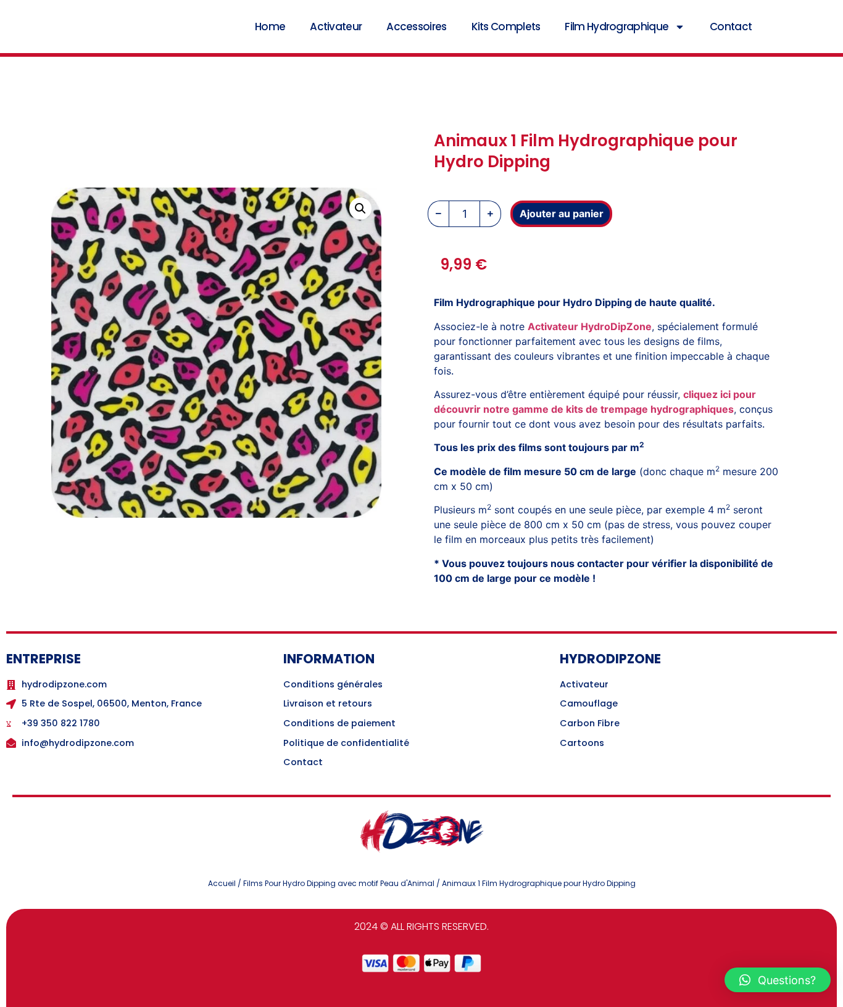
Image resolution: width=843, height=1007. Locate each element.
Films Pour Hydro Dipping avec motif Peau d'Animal (338, 883)
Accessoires (416, 26)
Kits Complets (506, 26)
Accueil (222, 883)
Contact (731, 26)
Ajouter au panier (562, 213)
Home (270, 26)
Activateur (336, 26)
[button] (360, 208)
